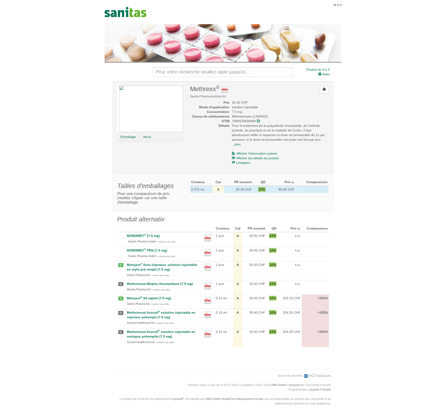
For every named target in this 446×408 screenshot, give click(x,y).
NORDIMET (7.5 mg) (143, 236)
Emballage (128, 137)
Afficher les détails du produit (257, 158)
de (335, 4)
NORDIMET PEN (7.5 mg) (147, 250)
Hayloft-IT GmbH (320, 389)
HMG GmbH (278, 385)
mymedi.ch (296, 385)
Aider (325, 74)
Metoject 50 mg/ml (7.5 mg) (149, 298)
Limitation (243, 163)
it (340, 4)
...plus (236, 144)
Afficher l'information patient (256, 153)
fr (338, 4)
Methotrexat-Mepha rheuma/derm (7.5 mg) (160, 284)
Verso (147, 137)
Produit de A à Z (318, 69)
